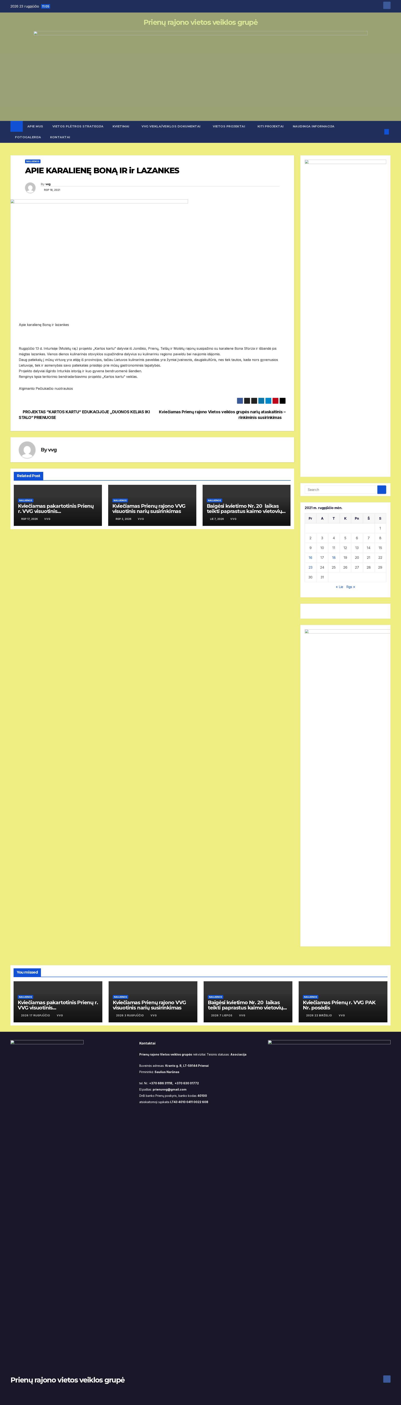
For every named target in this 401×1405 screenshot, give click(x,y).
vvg (48, 184)
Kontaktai (60, 137)
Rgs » (350, 587)
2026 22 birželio (319, 1015)
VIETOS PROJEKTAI (229, 126)
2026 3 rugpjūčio (130, 1015)
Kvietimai (121, 126)
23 (310, 567)
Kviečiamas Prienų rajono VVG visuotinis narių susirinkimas (148, 508)
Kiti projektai (271, 126)
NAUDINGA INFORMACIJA (314, 126)
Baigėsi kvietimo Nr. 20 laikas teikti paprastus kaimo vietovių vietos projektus (244, 511)
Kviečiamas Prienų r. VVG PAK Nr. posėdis (339, 1005)
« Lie (339, 587)
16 (310, 557)
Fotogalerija (28, 137)
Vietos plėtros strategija (78, 126)
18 (334, 557)
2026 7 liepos (222, 1015)
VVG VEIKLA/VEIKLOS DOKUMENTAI (171, 126)
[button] (379, 132)
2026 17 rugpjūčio (36, 1015)
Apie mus (35, 126)
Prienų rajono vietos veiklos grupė (200, 22)
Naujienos (32, 161)
